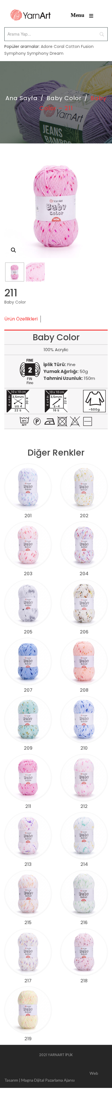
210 (84, 748)
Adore (47, 46)
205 (28, 632)
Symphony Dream (45, 53)
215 (28, 922)
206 (84, 632)
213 (28, 864)
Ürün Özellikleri (21, 319)
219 (28, 1038)
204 (84, 573)
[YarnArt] (30, 15)
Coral (59, 46)
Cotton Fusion (79, 46)
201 (28, 515)
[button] (13, 250)
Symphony (15, 53)
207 (28, 690)
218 (84, 980)
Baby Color (64, 98)
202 (84, 515)
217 (28, 980)
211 (28, 806)
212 (84, 806)
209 (28, 748)
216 (84, 922)
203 (28, 573)
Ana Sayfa (21, 98)
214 (84, 864)
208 (84, 690)
